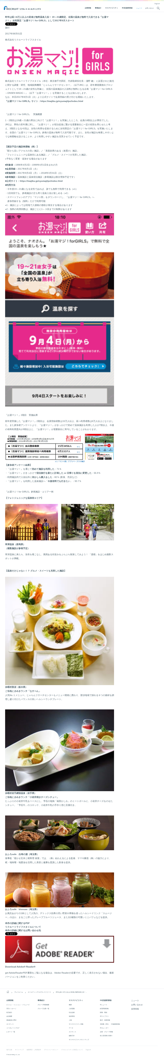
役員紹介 (9, 1012)
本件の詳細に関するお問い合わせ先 (23, 930)
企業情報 (88, 8)
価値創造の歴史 (11, 1020)
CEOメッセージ (11, 1008)
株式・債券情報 (105, 1020)
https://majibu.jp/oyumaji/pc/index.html (61, 101)
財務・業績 (103, 1012)
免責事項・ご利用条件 (34, 1050)
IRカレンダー (104, 1028)
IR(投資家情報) (127, 8)
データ (71, 1028)
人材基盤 (72, 1008)
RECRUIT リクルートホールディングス (22, 8)
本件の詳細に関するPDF (17, 923)
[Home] (7, 992)
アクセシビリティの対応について (72, 1050)
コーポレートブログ (12, 1028)
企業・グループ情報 (106, 1032)
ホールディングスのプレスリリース (39, 992)
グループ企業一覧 (43, 1008)
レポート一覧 (10, 1032)
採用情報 (135, 1008)
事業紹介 (98, 8)
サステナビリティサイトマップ (79, 1040)
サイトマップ (19, 1050)
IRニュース (103, 1005)
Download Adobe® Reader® (20, 966)
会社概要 (9, 1016)
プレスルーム (18, 992)
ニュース (139, 8)
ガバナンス (10, 1024)
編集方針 (72, 1036)
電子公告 (9, 1050)
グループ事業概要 (43, 1005)
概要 (70, 1005)
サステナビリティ (111, 8)
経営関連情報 (104, 1008)
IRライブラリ (104, 1016)
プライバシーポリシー (51, 1050)
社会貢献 (72, 1012)
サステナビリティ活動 (76, 1024)
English (157, 4)
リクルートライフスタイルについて (23, 927)
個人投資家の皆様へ (106, 1036)
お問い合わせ (149, 8)
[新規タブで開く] (59, 960)
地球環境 (72, 1016)
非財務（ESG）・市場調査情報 (110, 1024)
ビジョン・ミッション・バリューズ (17, 1005)
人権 (70, 1020)
